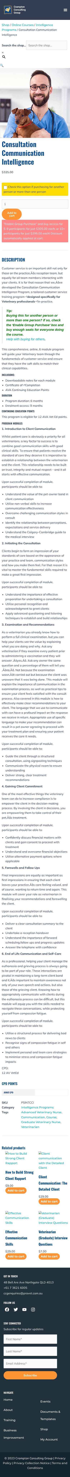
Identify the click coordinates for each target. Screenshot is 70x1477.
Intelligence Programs (37, 1107)
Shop (5, 25)
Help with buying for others (25, 339)
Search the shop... (14, 45)
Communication (33, 1117)
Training (9, 1420)
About (8, 1410)
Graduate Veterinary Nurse (40, 1122)
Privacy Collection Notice (32, 1463)
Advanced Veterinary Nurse (41, 1112)
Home (8, 1399)
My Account (49, 1439)
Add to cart (11, 214)
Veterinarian (30, 1127)
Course (51, 1117)
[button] (65, 10)
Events (45, 1401)
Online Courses (23, 25)
